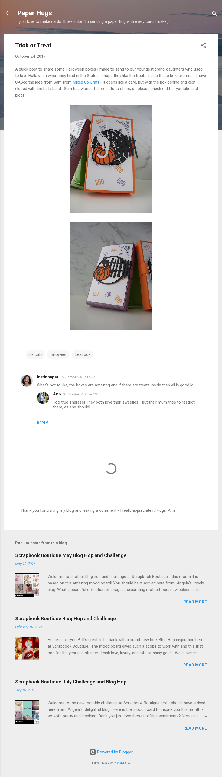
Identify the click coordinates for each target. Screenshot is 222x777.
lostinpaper (47, 377)
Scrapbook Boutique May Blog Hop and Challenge (70, 555)
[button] (203, 46)
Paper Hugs (34, 13)
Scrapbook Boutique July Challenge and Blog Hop (70, 682)
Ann (57, 394)
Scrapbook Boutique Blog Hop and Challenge (65, 618)
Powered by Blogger (114, 752)
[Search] (214, 15)
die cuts (35, 354)
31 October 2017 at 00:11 (80, 377)
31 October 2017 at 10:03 (82, 394)
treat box (82, 354)
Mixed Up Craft (86, 82)
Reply (42, 423)
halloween (58, 354)
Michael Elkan (123, 763)
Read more (195, 601)
